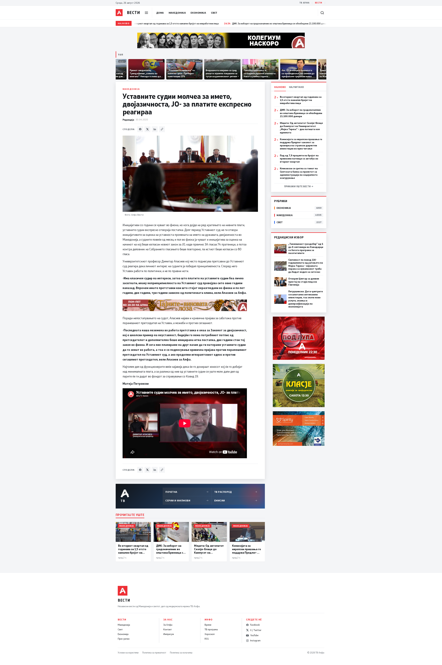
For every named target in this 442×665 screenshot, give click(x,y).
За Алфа (167, 624)
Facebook (255, 624)
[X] (147, 129)
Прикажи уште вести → (298, 186)
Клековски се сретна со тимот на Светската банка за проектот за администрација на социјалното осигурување (299, 173)
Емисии (235, 500)
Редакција (128, 119)
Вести (318, 2)
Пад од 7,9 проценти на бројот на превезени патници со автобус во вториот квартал (299, 158)
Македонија (177, 12)
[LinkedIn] (155, 129)
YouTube (254, 635)
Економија (198, 12)
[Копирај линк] (162, 129)
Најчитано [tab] (296, 87)
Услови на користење (128, 652)
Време (208, 624)
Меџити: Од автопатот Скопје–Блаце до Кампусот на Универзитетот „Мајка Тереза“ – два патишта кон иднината (301, 127)
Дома (160, 12)
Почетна (187, 491)
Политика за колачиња (181, 652)
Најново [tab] (280, 87)
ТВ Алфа (304, 2)
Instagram (255, 640)
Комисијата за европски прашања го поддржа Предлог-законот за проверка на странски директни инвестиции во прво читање (301, 144)
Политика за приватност (154, 652)
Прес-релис (124, 638)
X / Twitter (255, 630)
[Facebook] (140, 129)
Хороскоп (210, 634)
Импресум (168, 634)
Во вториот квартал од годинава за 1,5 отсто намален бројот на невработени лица (300, 100)
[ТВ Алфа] (119, 12)
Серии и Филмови (187, 500)
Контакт (167, 629)
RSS (207, 638)
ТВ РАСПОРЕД (235, 491)
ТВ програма (211, 629)
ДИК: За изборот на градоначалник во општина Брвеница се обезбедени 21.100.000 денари (301, 113)
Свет (214, 12)
